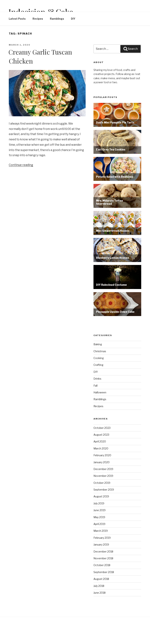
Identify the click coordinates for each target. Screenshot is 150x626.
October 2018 (101, 565)
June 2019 (99, 510)
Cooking (98, 358)
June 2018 (99, 592)
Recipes (38, 18)
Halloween (99, 392)
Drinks (97, 378)
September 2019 (103, 489)
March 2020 (100, 448)
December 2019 (103, 469)
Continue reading (21, 165)
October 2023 (101, 427)
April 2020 (99, 441)
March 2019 (100, 530)
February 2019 (102, 537)
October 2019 (101, 482)
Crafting (98, 364)
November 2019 (103, 475)
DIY (73, 18)
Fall (95, 385)
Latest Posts (17, 18)
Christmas (99, 351)
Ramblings (57, 18)
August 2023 (101, 434)
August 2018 (101, 578)
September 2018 (103, 572)
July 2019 (98, 503)
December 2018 (103, 551)
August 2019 (101, 496)
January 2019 (101, 544)
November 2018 (103, 558)
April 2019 (99, 523)
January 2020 (101, 462)
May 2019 (99, 517)
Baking (97, 344)
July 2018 (98, 585)
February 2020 (102, 455)
